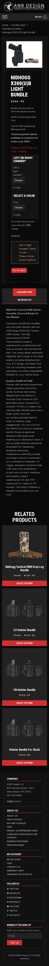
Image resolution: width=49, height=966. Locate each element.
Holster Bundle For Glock (24, 749)
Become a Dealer (16, 823)
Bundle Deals (18, 25)
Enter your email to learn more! (23, 930)
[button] (38, 44)
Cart (10, 863)
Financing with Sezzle (19, 874)
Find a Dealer (14, 819)
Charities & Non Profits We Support (22, 836)
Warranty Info (15, 871)
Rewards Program (17, 841)
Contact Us (13, 867)
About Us (12, 816)
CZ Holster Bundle (24, 630)
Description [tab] (24, 292)
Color (19, 202)
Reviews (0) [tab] (24, 299)
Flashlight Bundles (11, 28)
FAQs (9, 827)
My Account (14, 859)
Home (5, 25)
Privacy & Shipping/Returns (22, 831)
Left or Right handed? (19, 171)
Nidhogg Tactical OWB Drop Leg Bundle (24, 568)
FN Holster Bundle (25, 690)
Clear (18, 187)
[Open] (4, 16)
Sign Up (14, 942)
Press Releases (15, 845)
